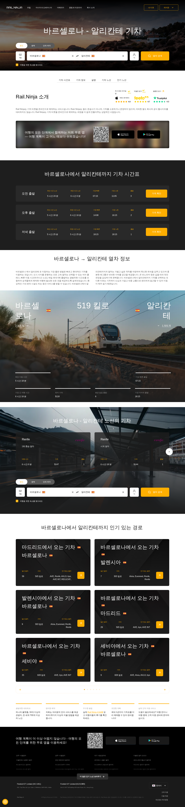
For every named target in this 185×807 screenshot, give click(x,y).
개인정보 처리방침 (161, 800)
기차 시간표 (64, 80)
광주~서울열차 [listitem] (60, 755)
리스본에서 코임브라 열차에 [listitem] (103, 765)
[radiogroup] (35, 45)
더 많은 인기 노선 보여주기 (90, 776)
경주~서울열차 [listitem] (21, 755)
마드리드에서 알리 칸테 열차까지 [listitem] (144, 769)
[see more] (80, 575)
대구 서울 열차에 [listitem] (100, 755)
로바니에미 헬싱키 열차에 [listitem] (142, 760)
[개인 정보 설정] (5, 802)
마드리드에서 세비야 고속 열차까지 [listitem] (106, 769)
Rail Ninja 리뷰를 (95, 712)
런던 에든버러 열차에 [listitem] (62, 760)
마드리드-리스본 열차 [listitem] (23, 769)
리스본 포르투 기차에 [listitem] (62, 765)
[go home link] (14, 8)
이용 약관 (165, 796)
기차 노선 (106, 80)
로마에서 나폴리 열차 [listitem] (101, 760)
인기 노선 (121, 80)
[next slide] (169, 451)
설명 (93, 80)
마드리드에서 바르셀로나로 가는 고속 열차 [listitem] (69, 769)
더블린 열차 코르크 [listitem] (139, 755)
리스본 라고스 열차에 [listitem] (23, 765)
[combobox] (44, 56)
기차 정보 (80, 80)
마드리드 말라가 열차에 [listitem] (141, 765)
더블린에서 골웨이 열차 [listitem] (24, 760)
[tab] (64, 80)
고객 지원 (165, 792)
